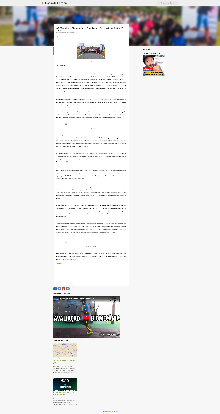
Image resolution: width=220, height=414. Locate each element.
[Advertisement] (137, 74)
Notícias (59, 263)
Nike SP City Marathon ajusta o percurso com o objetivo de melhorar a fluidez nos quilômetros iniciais (64, 360)
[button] (57, 36)
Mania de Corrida (56, 2)
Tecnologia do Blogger (111, 411)
